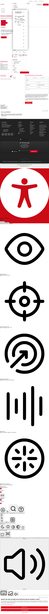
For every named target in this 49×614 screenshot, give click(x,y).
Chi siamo (14, 3)
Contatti (13, 69)
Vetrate (21, 22)
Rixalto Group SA (43, 161)
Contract (14, 50)
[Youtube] (12, 134)
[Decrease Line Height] (1, 503)
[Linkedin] (9, 134)
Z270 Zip (16, 22)
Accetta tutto (24, 607)
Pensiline (22, 16)
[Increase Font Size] (1, 488)
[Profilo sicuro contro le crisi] (0, 328)
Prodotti (13, 9)
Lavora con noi (16, 72)
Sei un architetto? (45, 110)
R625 (16, 16)
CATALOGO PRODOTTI (19, 12)
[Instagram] (6, 134)
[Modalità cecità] (0, 433)
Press (13, 65)
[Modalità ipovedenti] (0, 276)
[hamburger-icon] (28, 3)
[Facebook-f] (3, 134)
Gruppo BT (15, 7)
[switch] (0, 328)
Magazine (15, 68)
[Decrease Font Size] (1, 492)
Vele (21, 18)
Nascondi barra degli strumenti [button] (4, 222)
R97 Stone (16, 19)
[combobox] (24, 165)
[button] (0, 167)
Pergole (19, 24)
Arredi (17, 54)
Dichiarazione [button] (2, 221)
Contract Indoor (22, 55)
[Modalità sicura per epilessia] (0, 485)
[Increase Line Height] (1, 500)
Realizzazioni (15, 59)
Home (3, 8)
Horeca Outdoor (25, 55)
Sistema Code (19, 17)
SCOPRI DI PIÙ (33, 151)
